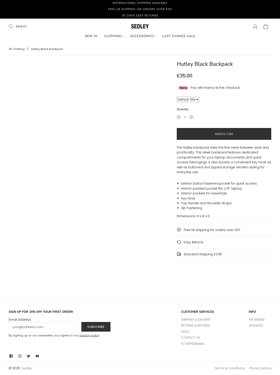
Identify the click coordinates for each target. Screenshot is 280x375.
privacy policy (89, 335)
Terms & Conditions (229, 368)
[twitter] (28, 356)
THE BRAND (256, 319)
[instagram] (20, 356)
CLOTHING (112, 36)
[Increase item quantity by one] (191, 118)
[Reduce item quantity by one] (179, 118)
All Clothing (16, 49)
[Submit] (13, 26)
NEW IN (91, 36)
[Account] (255, 26)
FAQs (185, 331)
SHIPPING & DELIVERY (196, 319)
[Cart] (266, 26)
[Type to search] (188, 99)
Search (21, 26)
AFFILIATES (256, 325)
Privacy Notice (260, 368)
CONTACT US (190, 337)
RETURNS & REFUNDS (195, 325)
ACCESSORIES (141, 36)
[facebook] (11, 356)
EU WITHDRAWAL (193, 343)
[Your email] (44, 327)
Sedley (27, 368)
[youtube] (37, 356)
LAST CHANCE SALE (178, 36)
